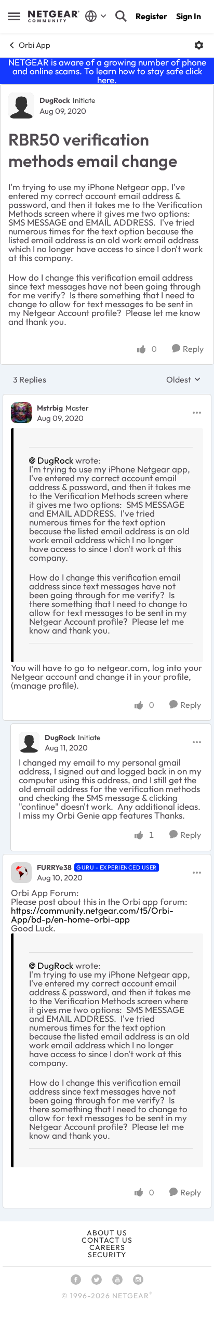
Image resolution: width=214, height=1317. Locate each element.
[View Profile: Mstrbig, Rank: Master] (21, 412)
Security (107, 1254)
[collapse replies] (107, 399)
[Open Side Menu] (14, 16)
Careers (107, 1247)
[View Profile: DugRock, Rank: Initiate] (21, 105)
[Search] (121, 16)
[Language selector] (96, 16)
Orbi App (34, 45)
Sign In (188, 16)
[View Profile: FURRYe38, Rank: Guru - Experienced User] (21, 872)
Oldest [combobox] (183, 379)
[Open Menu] (199, 45)
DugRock (54, 100)
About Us (107, 1232)
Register (151, 16)
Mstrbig (50, 408)
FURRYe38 (54, 867)
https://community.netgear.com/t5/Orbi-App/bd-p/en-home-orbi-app (92, 915)
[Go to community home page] (53, 16)
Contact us (107, 1240)
